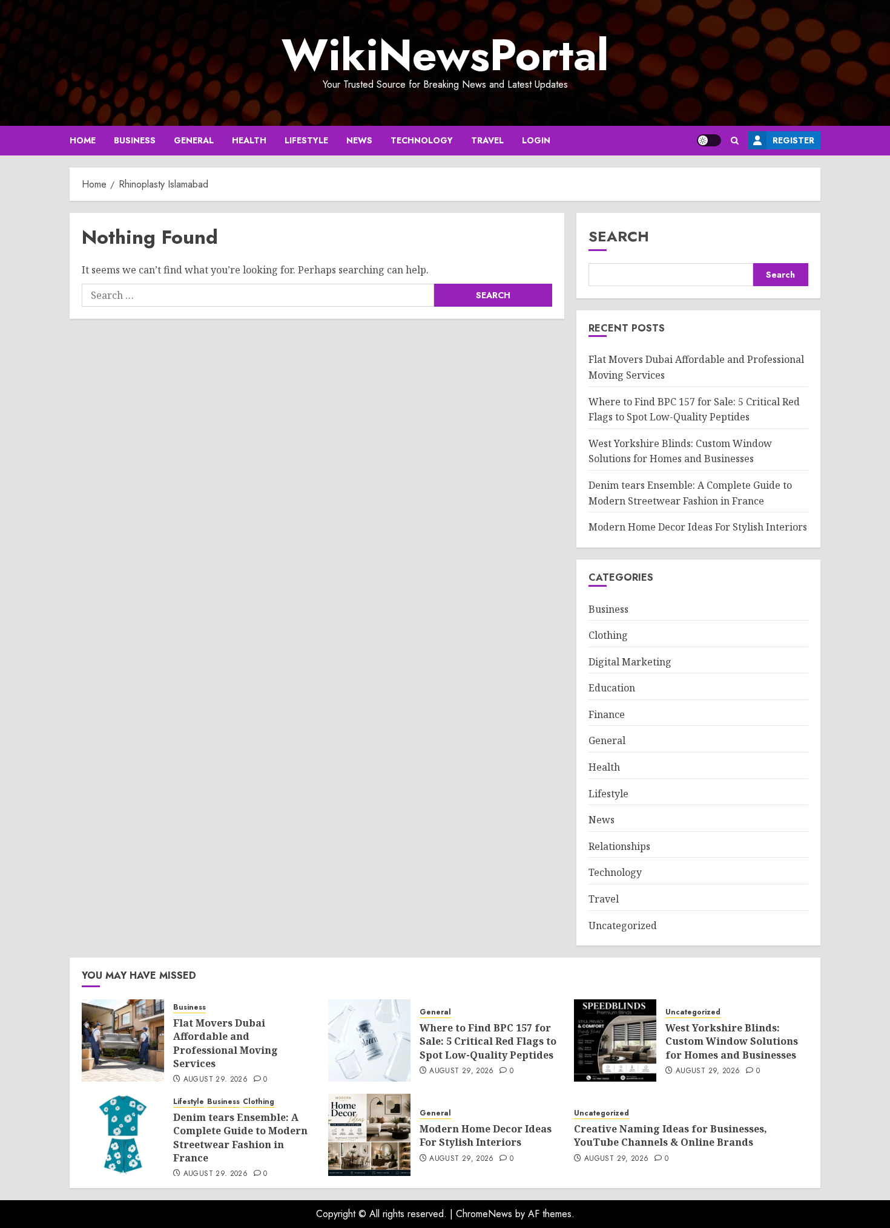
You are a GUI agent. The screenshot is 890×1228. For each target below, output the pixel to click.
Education (611, 687)
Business (135, 140)
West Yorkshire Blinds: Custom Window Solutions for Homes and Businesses (680, 451)
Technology (422, 140)
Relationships (619, 846)
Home (83, 140)
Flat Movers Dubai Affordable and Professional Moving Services (225, 1043)
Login (536, 140)
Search (618, 236)
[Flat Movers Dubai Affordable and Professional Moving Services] (123, 1040)
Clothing (608, 635)
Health (249, 140)
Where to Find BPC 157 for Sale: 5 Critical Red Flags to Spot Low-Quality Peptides (488, 1041)
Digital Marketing (629, 661)
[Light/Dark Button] (709, 140)
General (194, 140)
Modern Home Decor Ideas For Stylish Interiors (697, 527)
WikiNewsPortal (445, 55)
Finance (606, 714)
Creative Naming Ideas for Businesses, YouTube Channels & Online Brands (670, 1135)
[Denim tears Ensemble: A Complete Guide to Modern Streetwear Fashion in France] (123, 1135)
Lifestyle (306, 140)
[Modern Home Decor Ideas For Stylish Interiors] (369, 1135)
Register (793, 140)
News (359, 140)
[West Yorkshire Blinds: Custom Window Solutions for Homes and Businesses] (615, 1040)
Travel (487, 140)
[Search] (734, 140)
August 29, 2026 (215, 1080)
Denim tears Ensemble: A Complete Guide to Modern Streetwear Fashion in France (240, 1137)
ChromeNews (484, 1214)
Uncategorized (622, 925)
